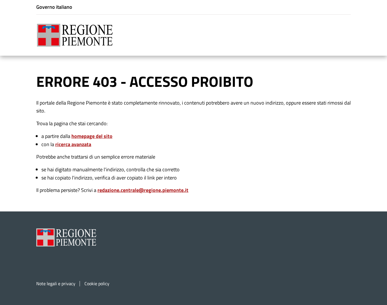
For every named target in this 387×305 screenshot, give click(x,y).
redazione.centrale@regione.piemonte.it (142, 190)
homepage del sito (91, 136)
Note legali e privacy (55, 283)
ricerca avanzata (73, 144)
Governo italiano (54, 7)
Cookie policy (96, 283)
